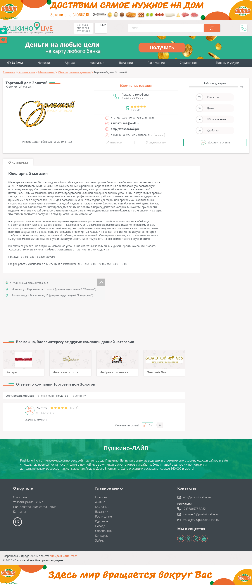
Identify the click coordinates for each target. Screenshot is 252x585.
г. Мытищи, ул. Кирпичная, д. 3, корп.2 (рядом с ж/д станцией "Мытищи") (52, 289)
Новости (44, 63)
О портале (20, 497)
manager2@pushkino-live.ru (200, 520)
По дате (61, 395)
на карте (159, 135)
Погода (100, 526)
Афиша (70, 63)
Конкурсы (101, 536)
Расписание (103, 516)
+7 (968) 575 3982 (194, 509)
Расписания (156, 63)
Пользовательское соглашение (34, 507)
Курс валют (103, 521)
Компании (96, 63)
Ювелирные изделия (136, 86)
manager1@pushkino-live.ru (200, 514)
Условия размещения (28, 502)
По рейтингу (78, 395)
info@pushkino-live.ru (196, 497)
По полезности (45, 395)
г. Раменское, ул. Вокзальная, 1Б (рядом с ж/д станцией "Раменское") (50, 295)
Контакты (19, 512)
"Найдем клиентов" (63, 556)
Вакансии (126, 63)
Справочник (188, 63)
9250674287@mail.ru (125, 123)
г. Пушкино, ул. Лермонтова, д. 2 (29, 282)
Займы (99, 540)
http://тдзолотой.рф (125, 128)
